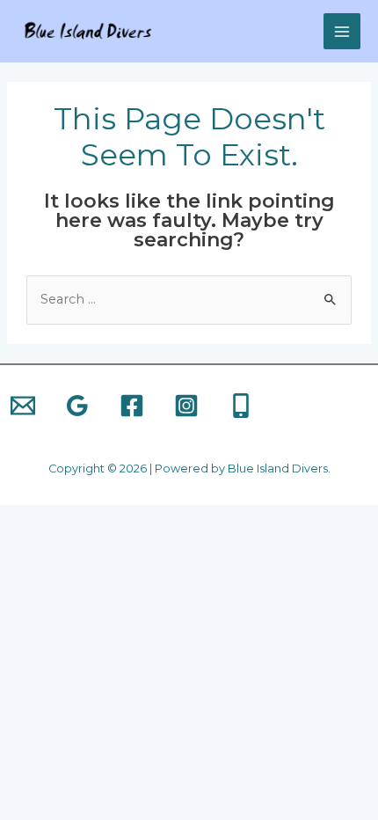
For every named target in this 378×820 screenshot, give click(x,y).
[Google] (77, 405)
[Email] (23, 405)
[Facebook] (132, 405)
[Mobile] (241, 405)
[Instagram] (186, 405)
